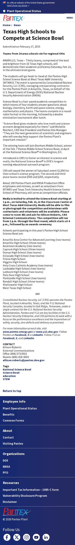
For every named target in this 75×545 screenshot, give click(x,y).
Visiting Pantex (13, 443)
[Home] (14, 18)
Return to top (12, 391)
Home (6, 25)
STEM (6, 379)
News (17, 25)
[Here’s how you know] (37, 4)
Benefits (8, 414)
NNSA (6, 467)
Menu (70, 17)
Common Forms (13, 420)
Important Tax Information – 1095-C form (31, 490)
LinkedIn (37, 335)
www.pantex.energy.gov (18, 331)
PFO (5, 473)
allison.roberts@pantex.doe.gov (23, 360)
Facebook (20, 335)
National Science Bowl (17, 369)
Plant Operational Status (20, 408)
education (9, 376)
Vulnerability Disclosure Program (25, 496)
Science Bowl (11, 372)
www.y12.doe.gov (47, 331)
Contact (8, 437)
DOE (5, 460)
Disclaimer (10, 502)
